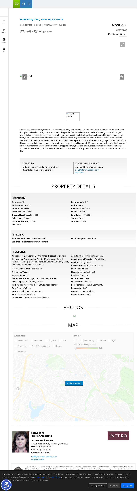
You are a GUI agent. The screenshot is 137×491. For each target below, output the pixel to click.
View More (79, 172)
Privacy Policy (39, 477)
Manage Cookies (98, 486)
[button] (6, 485)
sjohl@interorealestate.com (87, 170)
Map (4, 51)
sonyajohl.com (37, 459)
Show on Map (75, 383)
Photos (4, 42)
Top (4, 23)
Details (4, 32)
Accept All (127, 486)
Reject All (114, 486)
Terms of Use (54, 477)
